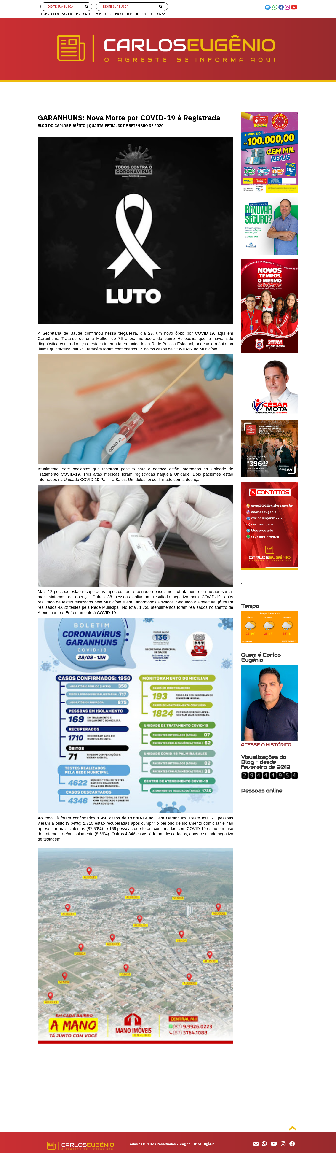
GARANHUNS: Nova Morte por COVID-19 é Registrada (129, 117)
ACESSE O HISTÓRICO (266, 744)
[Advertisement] (135, 1087)
